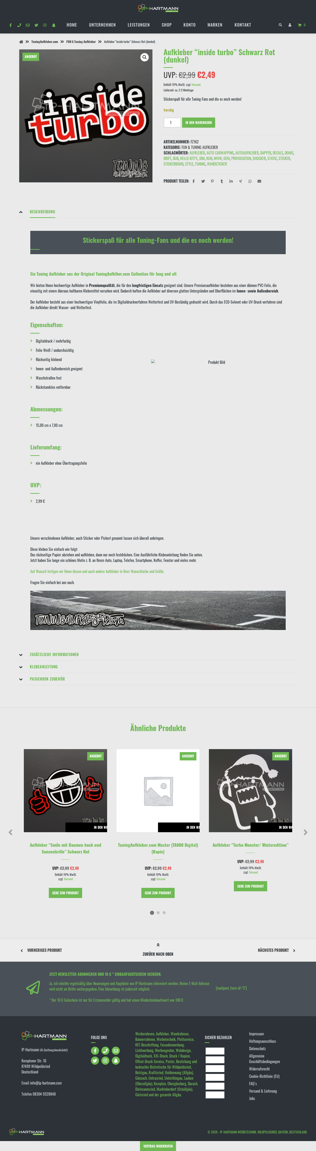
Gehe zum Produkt (65, 892)
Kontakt (243, 25)
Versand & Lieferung (263, 1091)
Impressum (256, 1034)
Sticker (284, 158)
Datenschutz (257, 1048)
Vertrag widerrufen (158, 1146)
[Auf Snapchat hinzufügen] (53, 25)
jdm (202, 158)
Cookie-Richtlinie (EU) (264, 1076)
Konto (189, 25)
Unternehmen (102, 25)
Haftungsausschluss (262, 1041)
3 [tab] (164, 913)
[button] (144, 57)
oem (226, 158)
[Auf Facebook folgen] (10, 25)
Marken (215, 25)
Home (72, 25)
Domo (289, 153)
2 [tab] (158, 913)
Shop (167, 25)
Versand (196, 84)
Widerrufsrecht (259, 1069)
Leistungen (139, 25)
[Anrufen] (19, 25)
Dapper (265, 153)
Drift (167, 158)
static (272, 158)
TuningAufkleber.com (44, 41)
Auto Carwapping (220, 153)
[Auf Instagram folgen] (45, 25)
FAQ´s (253, 1083)
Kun (209, 158)
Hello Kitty (189, 158)
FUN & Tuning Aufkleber (81, 41)
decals (278, 153)
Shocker (259, 158)
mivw (218, 158)
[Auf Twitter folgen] (36, 25)
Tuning (200, 164)
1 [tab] (152, 913)
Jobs (252, 1098)
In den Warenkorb (199, 122)
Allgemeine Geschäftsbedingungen (264, 1058)
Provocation (241, 158)
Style (189, 164)
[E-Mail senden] (28, 25)
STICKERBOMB (173, 164)
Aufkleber (197, 153)
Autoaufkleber (247, 153)
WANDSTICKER (217, 164)
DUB (176, 158)
